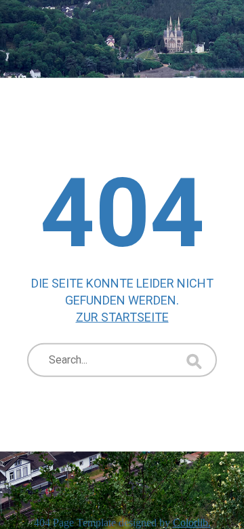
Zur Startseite (122, 317)
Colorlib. (192, 522)
